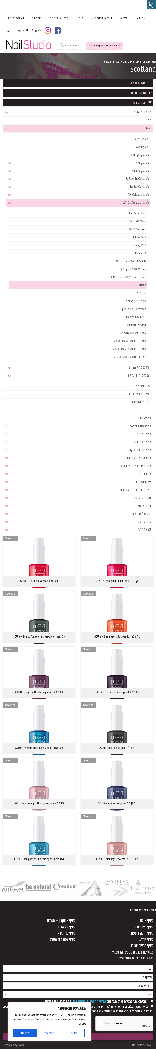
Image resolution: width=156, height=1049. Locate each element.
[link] (151, 4)
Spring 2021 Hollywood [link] (133, 309)
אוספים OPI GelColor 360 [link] (132, 333)
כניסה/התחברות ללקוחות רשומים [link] (103, 45)
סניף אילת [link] (146, 921)
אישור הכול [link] (24, 1033)
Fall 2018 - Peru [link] (137, 213)
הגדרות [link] (74, 1033)
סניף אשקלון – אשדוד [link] (60, 921)
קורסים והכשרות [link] (103, 18)
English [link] (36, 30)
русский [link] (22, 30)
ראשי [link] (154, 62)
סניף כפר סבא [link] (66, 933)
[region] (49, 1021)
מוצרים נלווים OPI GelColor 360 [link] (130, 357)
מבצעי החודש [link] (138, 93)
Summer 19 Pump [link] (136, 325)
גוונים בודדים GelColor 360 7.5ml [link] (129, 349)
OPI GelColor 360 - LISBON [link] (131, 261)
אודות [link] (142, 18)
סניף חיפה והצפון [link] (142, 933)
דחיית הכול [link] (49, 1033)
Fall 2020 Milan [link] (137, 221)
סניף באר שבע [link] (144, 927)
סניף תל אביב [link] (66, 927)
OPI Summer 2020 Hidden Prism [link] (128, 277)
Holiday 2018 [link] (139, 237)
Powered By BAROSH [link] (15, 1045)
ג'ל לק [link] (139, 62)
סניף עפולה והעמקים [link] (62, 939)
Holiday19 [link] (140, 253)
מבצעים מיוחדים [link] (59, 18)
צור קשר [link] (37, 18)
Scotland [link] (141, 285)
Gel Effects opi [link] (137, 229)
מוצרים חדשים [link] (138, 83)
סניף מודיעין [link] (145, 939)
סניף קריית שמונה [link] (141, 946)
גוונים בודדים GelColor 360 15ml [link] (130, 341)
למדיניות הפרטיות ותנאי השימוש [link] (88, 1001)
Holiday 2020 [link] (139, 245)
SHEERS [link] (141, 293)
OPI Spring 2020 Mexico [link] (133, 269)
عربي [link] (10, 30)
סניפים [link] (124, 18)
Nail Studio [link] (28, 44)
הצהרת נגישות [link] (16, 18)
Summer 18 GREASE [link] (135, 317)
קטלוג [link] (79, 18)
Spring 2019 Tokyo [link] (136, 301)
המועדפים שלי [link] (139, 102)
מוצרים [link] (147, 62)
